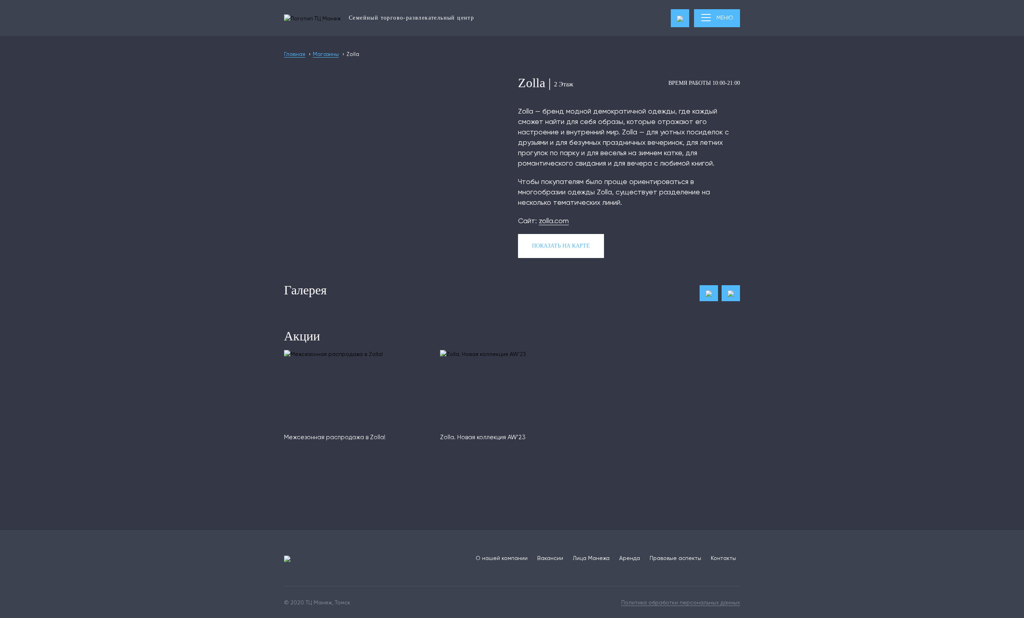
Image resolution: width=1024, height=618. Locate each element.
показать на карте (561, 246)
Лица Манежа (591, 558)
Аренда (629, 558)
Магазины (326, 54)
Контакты (723, 558)
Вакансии (550, 558)
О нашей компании (502, 558)
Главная (294, 54)
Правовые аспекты (675, 558)
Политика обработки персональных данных (680, 602)
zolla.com (554, 220)
